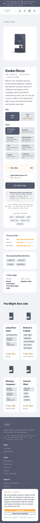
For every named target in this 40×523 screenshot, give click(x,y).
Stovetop (21, 260)
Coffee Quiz (8, 464)
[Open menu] (34, 11)
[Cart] (30, 11)
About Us (7, 467)
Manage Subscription (11, 483)
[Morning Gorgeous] (11, 387)
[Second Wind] (28, 387)
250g (12, 116)
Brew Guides (8, 461)
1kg (27, 116)
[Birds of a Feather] (28, 334)
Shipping (7, 486)
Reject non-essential (20, 514)
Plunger (10, 264)
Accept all (20, 510)
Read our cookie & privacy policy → (19, 518)
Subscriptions (9, 452)
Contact (6, 470)
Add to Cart (21, 185)
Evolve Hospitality (10, 474)
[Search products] (20, 11)
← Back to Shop (9, 22)
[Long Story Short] (11, 334)
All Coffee (7, 448)
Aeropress (21, 264)
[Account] (25, 11)
